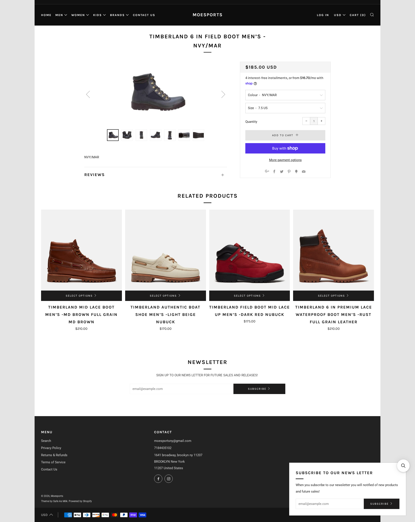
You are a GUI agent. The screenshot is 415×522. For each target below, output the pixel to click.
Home (46, 15)
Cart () (358, 15)
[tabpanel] (155, 93)
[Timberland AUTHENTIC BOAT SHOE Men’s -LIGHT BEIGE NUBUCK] (165, 250)
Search (46, 441)
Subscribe (257, 388)
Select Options (79, 295)
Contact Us (144, 15)
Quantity (251, 122)
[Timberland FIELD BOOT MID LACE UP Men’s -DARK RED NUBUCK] (249, 250)
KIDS (97, 15)
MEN (59, 15)
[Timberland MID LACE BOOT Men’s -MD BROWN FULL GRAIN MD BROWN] (81, 250)
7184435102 (162, 448)
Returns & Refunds (54, 455)
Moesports (208, 14)
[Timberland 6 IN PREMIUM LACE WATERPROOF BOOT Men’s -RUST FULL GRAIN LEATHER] (333, 250)
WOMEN (78, 15)
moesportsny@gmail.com (172, 441)
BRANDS (117, 15)
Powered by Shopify (80, 501)
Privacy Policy (51, 448)
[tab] (113, 135)
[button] (403, 465)
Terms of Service (53, 462)
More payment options (285, 160)
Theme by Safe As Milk (54, 501)
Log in (323, 15)
